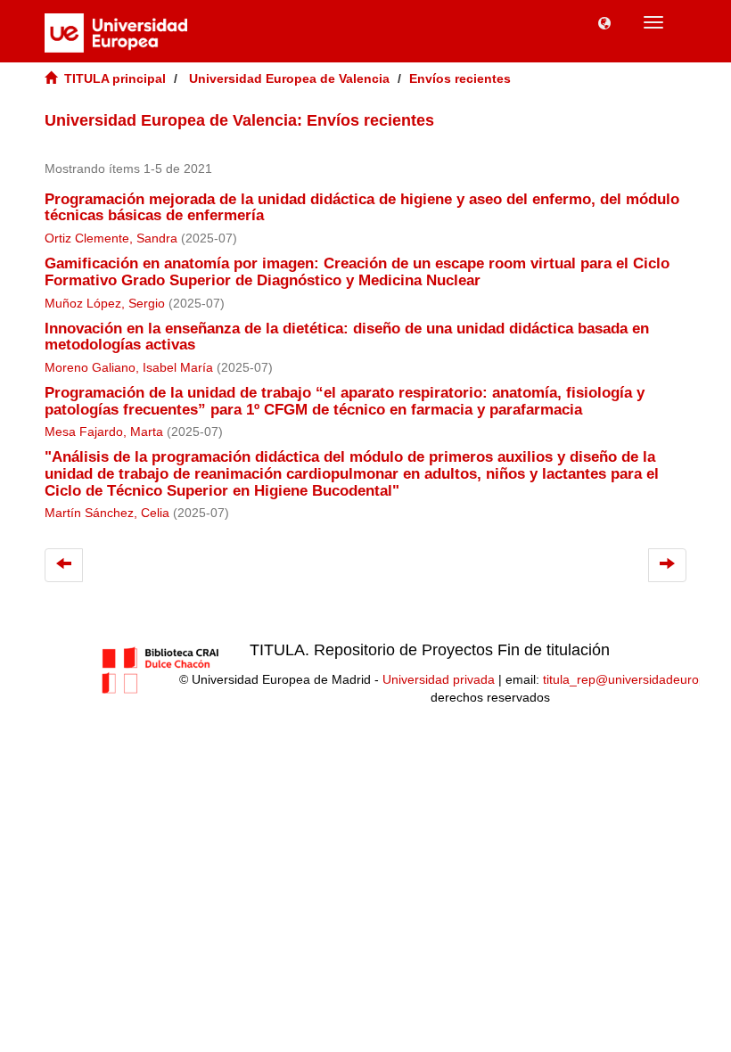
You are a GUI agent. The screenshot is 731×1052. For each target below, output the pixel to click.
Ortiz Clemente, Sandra (111, 238)
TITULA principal (115, 78)
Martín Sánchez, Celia (107, 513)
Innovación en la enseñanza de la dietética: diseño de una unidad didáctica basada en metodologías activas (347, 337)
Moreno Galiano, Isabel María (129, 367)
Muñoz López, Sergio (105, 303)
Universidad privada (438, 679)
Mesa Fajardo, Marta (104, 432)
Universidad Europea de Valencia (289, 78)
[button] (604, 22)
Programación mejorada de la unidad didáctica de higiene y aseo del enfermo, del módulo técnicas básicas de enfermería (362, 208)
